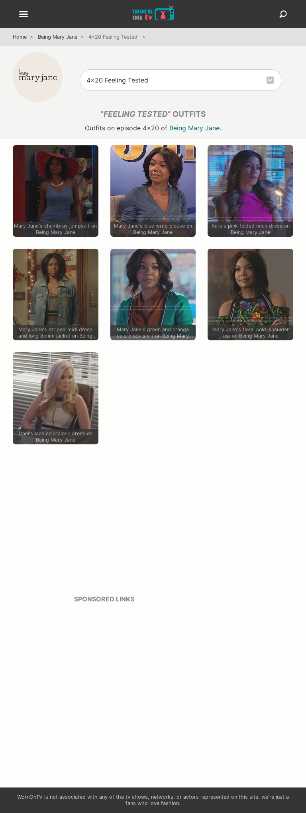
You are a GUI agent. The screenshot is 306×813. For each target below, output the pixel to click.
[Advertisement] (104, 666)
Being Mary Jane (57, 37)
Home (20, 37)
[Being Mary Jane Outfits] (37, 77)
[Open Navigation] (23, 15)
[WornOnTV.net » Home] (153, 14)
